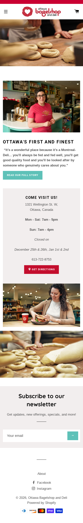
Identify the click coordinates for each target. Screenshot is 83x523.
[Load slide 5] (47, 372)
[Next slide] (75, 373)
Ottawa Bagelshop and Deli (47, 498)
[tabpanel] (41, 354)
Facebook (43, 482)
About (41, 474)
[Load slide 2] (36, 372)
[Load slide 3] (40, 372)
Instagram (43, 488)
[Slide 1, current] (32, 372)
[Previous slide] (8, 373)
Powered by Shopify (41, 503)
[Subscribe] (72, 435)
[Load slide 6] (51, 372)
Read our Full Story (22, 175)
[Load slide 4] (43, 372)
